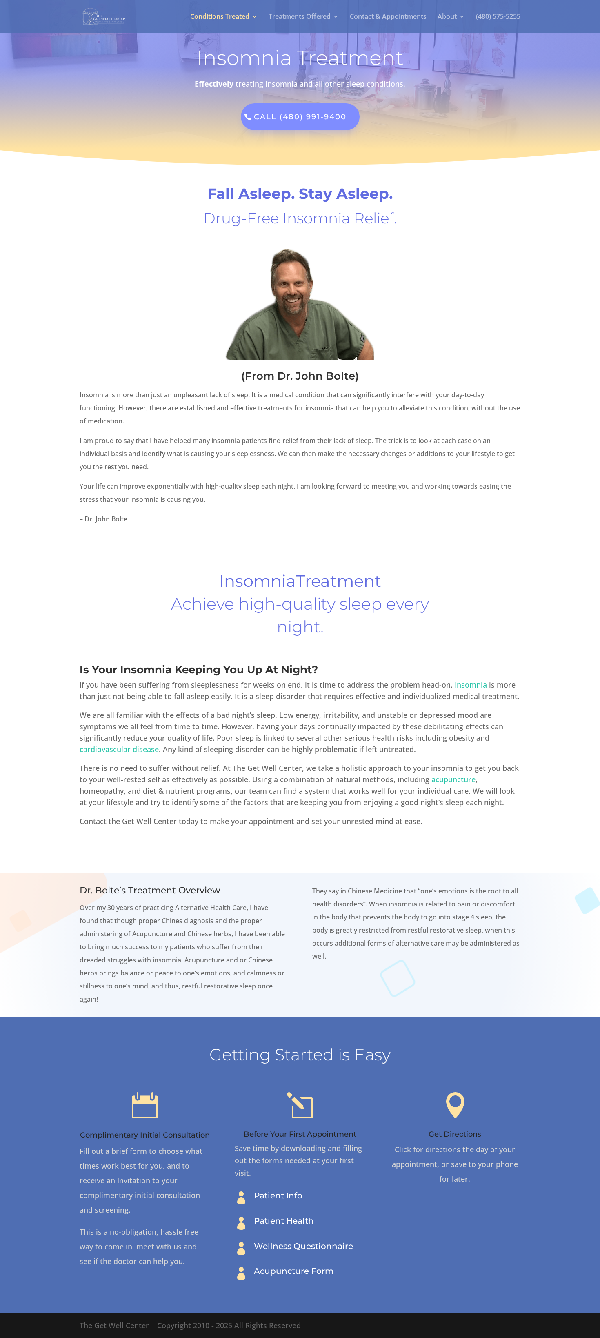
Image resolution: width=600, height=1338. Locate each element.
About (447, 17)
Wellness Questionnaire (303, 1246)
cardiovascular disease (119, 749)
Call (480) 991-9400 (300, 116)
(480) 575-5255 (498, 17)
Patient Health (284, 1221)
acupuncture (453, 779)
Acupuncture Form (293, 1271)
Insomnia (471, 685)
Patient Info (278, 1195)
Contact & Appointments (388, 17)
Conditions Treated (219, 17)
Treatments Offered (300, 17)
